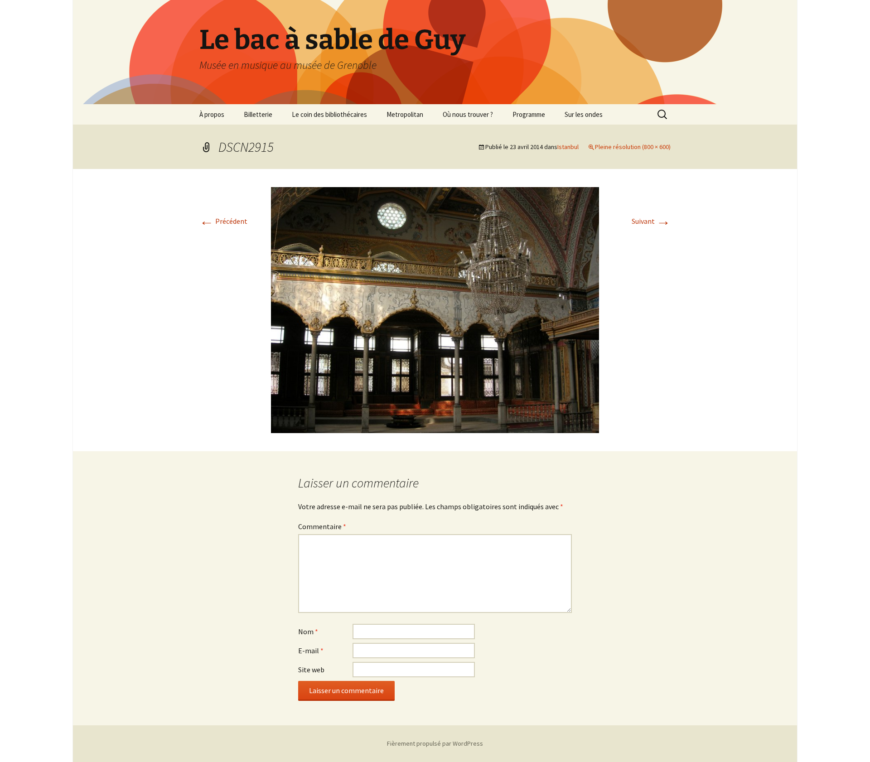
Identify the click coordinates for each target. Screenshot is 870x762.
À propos (211, 114)
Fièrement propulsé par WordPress (435, 743)
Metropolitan (405, 114)
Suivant (651, 221)
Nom (308, 631)
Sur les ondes (584, 114)
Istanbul (568, 147)
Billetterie (258, 114)
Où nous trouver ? (468, 114)
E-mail (311, 650)
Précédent (223, 221)
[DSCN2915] (435, 308)
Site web (311, 669)
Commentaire (322, 526)
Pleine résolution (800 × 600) (633, 147)
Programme (528, 114)
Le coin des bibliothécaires (329, 114)
